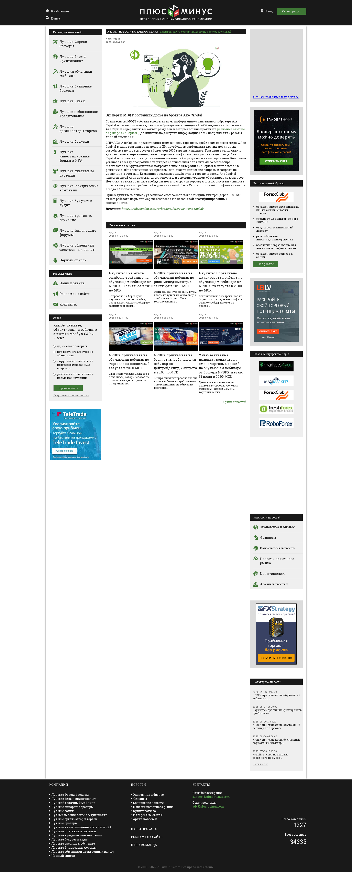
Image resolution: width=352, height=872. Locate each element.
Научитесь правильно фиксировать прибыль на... (277, 711)
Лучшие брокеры (74, 141)
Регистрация (291, 11)
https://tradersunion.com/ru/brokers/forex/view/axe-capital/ (163, 209)
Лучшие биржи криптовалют (72, 58)
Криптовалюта (273, 573)
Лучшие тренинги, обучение (75, 217)
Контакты (68, 304)
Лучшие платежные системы (76, 173)
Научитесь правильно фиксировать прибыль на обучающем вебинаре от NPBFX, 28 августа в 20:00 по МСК (220, 281)
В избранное (60, 11)
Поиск (55, 18)
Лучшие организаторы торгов (78, 128)
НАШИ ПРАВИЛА (144, 829)
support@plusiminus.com (211, 797)
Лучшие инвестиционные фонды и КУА (74, 156)
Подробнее (265, 264)
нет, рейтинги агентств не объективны (75, 353)
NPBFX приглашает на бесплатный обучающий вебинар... (276, 741)
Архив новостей (234, 402)
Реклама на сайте (74, 293)
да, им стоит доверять (72, 346)
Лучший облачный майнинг (75, 73)
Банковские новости (277, 548)
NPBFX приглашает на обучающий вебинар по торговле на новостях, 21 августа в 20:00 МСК (130, 361)
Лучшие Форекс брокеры (73, 43)
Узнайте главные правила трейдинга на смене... (270, 756)
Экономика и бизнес (277, 527)
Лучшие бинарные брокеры (75, 88)
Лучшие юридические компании (78, 188)
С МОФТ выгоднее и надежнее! (276, 97)
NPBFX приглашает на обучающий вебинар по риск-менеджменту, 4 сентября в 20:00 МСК (174, 279)
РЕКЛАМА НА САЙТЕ (146, 837)
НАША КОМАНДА (144, 845)
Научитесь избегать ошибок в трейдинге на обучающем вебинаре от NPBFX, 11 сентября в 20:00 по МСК (131, 281)
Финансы (268, 537)
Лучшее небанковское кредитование (78, 113)
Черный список (72, 260)
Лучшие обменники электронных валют (77, 247)
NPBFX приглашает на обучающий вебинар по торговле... (276, 726)
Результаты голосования (71, 395)
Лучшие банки (72, 101)
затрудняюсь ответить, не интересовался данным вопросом (75, 364)
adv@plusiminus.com (208, 806)
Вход (269, 11)
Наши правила (72, 283)
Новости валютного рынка (277, 561)
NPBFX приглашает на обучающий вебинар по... (276, 696)
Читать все (260, 764)
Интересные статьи (148, 815)
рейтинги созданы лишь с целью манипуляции (75, 376)
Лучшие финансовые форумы (77, 232)
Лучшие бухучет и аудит (75, 203)
